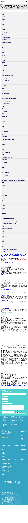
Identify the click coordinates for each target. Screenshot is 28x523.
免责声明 (16, 434)
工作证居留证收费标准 (10, 466)
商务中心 (3, 456)
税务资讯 (16, 463)
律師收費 (9, 463)
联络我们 (22, 460)
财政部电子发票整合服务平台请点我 (6, 312)
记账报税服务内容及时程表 (23, 432)
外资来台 (3, 452)
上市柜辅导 (3, 453)
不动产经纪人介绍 (23, 445)
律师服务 (9, 445)
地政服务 (22, 446)
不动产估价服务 (16, 445)
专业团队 (16, 432)
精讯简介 (16, 431)
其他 (8, 471)
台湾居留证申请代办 (4, 471)
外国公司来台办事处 (4, 463)
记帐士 (9, 467)
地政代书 (22, 435)
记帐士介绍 (3, 445)
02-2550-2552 (5, 437)
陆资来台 (3, 474)
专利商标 (22, 439)
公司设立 (3, 446)
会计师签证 (22, 434)
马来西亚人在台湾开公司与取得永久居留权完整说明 (4, 466)
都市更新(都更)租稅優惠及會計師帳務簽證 (23, 450)
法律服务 (22, 438)
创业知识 (16, 460)
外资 (2, 460)
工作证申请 (3, 470)
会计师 (9, 460)
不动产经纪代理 (22, 448)
